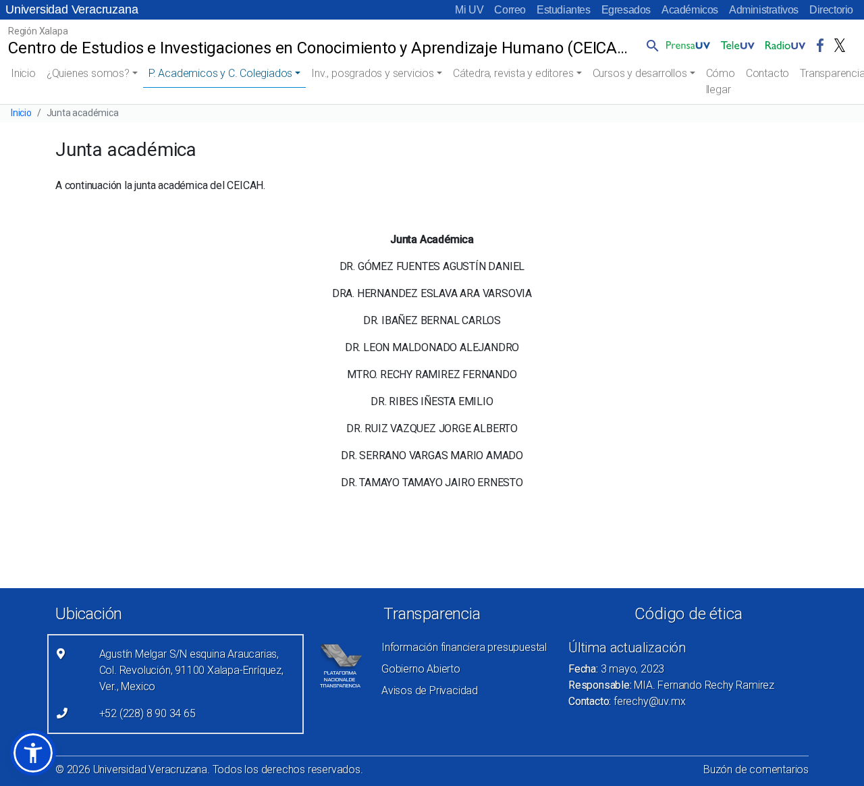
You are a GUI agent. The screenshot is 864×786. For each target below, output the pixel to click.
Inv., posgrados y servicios (372, 73)
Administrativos (764, 10)
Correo (510, 10)
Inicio (23, 73)
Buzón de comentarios (756, 769)
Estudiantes (564, 10)
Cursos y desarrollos (640, 73)
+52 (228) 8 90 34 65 (147, 713)
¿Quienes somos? (88, 73)
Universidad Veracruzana (71, 9)
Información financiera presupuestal (464, 647)
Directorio (831, 10)
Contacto (767, 73)
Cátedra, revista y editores (513, 73)
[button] (650, 45)
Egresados (626, 10)
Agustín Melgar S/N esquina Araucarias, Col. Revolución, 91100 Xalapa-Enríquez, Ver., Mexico (191, 670)
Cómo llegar (720, 81)
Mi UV (469, 10)
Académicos (690, 10)
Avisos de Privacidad (429, 690)
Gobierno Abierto (420, 668)
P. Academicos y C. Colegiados (220, 73)
